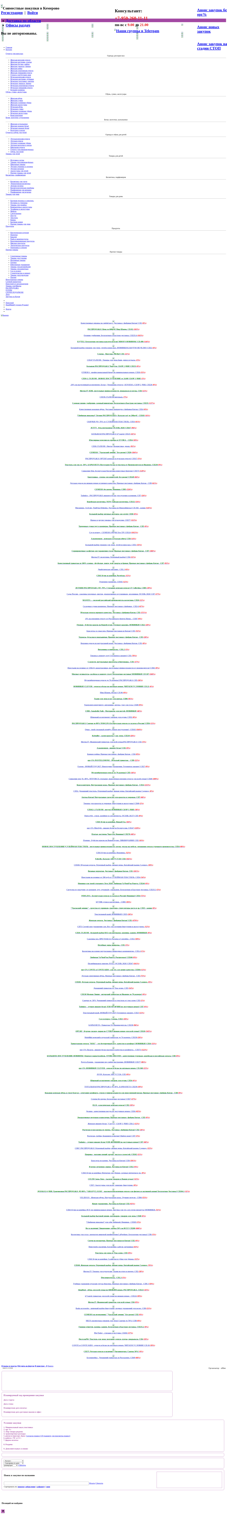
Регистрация (12, 12)
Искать (92, 1483)
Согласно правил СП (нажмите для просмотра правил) (48, 1436)
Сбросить (22, 1465)
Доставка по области (23, 21)
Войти (32, 12)
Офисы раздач (18, 25)
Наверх (50, 1366)
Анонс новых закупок (208, 29)
